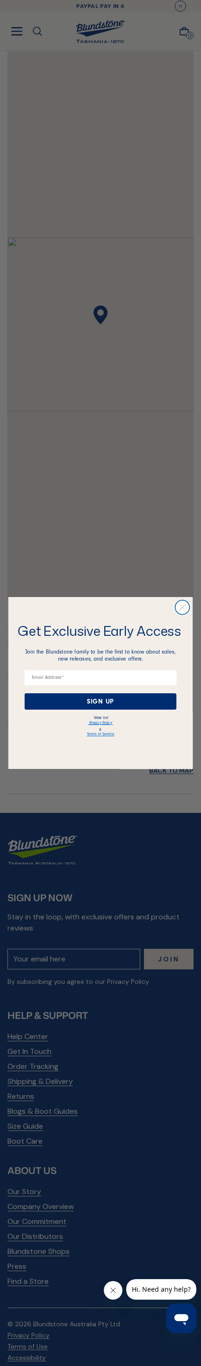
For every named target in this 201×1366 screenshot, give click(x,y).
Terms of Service (101, 734)
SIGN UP (100, 701)
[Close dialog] (182, 607)
